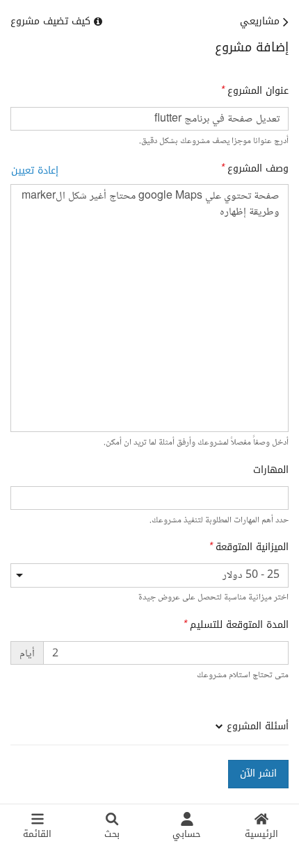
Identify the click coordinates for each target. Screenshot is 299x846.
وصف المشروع (258, 169)
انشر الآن (258, 773)
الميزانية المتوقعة (252, 547)
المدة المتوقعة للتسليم (239, 625)
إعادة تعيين (34, 170)
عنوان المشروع (258, 91)
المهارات (271, 470)
